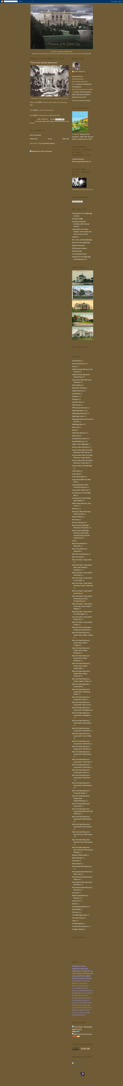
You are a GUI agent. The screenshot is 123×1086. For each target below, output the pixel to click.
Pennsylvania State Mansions (82, 866)
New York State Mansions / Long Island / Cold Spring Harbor (81, 692)
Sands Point (76, 901)
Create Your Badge (76, 1066)
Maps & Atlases (77, 517)
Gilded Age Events (78, 416)
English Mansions (78, 391)
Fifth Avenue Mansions (79, 408)
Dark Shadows (76, 385)
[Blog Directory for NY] (76, 1036)
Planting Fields (77, 251)
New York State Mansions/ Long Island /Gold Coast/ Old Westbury (82, 811)
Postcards (75, 893)
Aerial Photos (76, 361)
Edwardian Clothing (78, 388)
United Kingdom (77, 923)
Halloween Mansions (79, 433)
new (73, 541)
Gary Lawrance (79, 71)
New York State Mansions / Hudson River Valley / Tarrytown (81, 673)
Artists (74, 366)
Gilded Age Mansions (77, 1061)
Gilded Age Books (78, 411)
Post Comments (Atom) (47, 143)
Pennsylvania (76, 864)
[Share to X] (60, 119)
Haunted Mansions (78, 441)
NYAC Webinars (77, 858)
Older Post (65, 139)
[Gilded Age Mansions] (73, 1063)
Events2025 (76, 394)
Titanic (74, 921)
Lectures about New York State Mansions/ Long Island (49, 122)
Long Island (76, 474)
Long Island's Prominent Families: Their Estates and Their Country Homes (81, 232)
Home (50, 139)
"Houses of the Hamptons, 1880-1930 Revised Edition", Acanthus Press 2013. (81, 94)
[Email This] (56, 119)
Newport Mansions (78, 245)
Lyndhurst (75, 237)
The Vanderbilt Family (79, 254)
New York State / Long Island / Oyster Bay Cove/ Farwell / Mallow (82, 606)
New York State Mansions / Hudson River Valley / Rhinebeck (81, 650)
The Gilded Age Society (79, 915)
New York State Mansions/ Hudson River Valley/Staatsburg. (81, 798)
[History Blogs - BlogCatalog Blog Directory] (82, 1029)
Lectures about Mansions (80, 447)
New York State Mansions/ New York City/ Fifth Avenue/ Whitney (82, 850)
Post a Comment (35, 135)
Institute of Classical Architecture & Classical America (80, 224)
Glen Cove (75, 427)
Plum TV (88, 162)
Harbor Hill (75, 436)
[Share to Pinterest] (63, 119)
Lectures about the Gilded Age (82, 466)
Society (74, 904)
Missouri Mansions (78, 522)
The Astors (75, 912)
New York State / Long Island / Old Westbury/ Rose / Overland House (82, 598)
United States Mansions (80, 926)
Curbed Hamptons (78, 159)
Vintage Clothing (77, 929)
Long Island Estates (78, 477)
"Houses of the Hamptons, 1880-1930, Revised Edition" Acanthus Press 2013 (82, 137)
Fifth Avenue (76, 405)
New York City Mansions (80, 554)
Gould (74, 430)
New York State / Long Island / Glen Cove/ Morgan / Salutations (82, 567)
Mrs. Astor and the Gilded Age (82, 240)
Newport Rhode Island (79, 855)
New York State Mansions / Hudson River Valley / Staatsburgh (81, 666)
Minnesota (75, 520)
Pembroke (75, 861)
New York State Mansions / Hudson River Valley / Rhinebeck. (81, 658)
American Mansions (78, 364)
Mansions (75, 509)
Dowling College (77, 219)
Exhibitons (75, 396)
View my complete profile (81, 100)
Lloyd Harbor (76, 471)
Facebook (75, 399)
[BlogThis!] (58, 119)
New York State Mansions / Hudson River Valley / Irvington (81, 643)
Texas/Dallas (76, 909)
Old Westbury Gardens (79, 248)
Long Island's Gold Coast (80, 490)
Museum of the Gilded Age (81, 242)
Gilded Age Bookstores (79, 413)
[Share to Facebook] (62, 119)
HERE (39, 102)
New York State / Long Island (81, 560)
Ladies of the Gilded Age (80, 444)
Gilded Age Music (78, 424)
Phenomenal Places (78, 162)
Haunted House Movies (80, 438)
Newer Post (34, 139)
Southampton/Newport (80, 906)
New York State (77, 557)
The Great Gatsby (78, 918)
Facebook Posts (77, 402)
